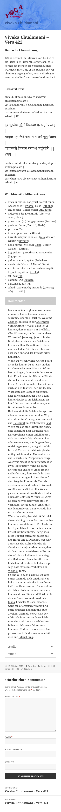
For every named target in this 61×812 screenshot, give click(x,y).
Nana (38, 244)
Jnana (11, 601)
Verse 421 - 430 (12, 669)
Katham (29, 279)
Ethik (11, 617)
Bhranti (23, 240)
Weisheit (13, 570)
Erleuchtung (26, 637)
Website (9, 762)
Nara (45, 264)
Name (9, 736)
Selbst (29, 489)
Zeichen (12, 321)
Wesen (44, 489)
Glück (42, 516)
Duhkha (47, 205)
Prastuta (50, 221)
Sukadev (32, 666)
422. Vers (28, 669)
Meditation (19, 559)
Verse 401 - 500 (48, 666)
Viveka (34, 272)
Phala (41, 225)
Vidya (19, 217)
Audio (12, 646)
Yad (21, 229)
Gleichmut (19, 422)
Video (12, 654)
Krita (36, 233)
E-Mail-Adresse (14, 749)
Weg (46, 415)
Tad (20, 275)
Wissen (18, 333)
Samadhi (32, 559)
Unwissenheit (27, 586)
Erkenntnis (42, 321)
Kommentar (16, 301)
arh (10, 291)
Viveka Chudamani (21, 22)
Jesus (25, 337)
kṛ (29, 283)
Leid (48, 422)
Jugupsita (14, 256)
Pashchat (40, 260)
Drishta (29, 205)
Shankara (13, 547)
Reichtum (47, 524)
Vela (42, 237)
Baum (11, 372)
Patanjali (34, 574)
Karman (23, 248)
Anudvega (45, 209)
